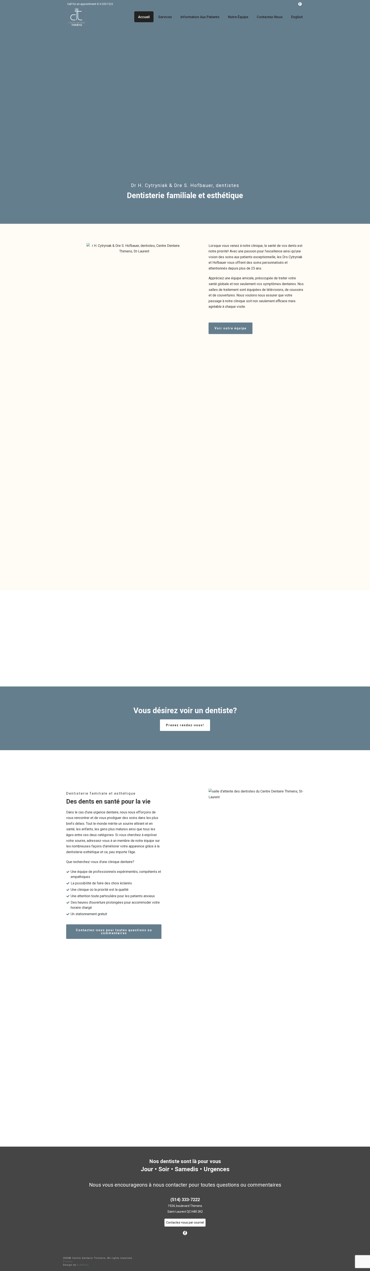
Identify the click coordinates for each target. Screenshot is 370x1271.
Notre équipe (238, 17)
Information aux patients (200, 17)
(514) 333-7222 (185, 1199)
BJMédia (83, 1265)
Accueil (144, 17)
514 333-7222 (105, 4)
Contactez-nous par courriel (185, 1222)
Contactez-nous (270, 17)
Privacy (68, 1261)
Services (165, 17)
